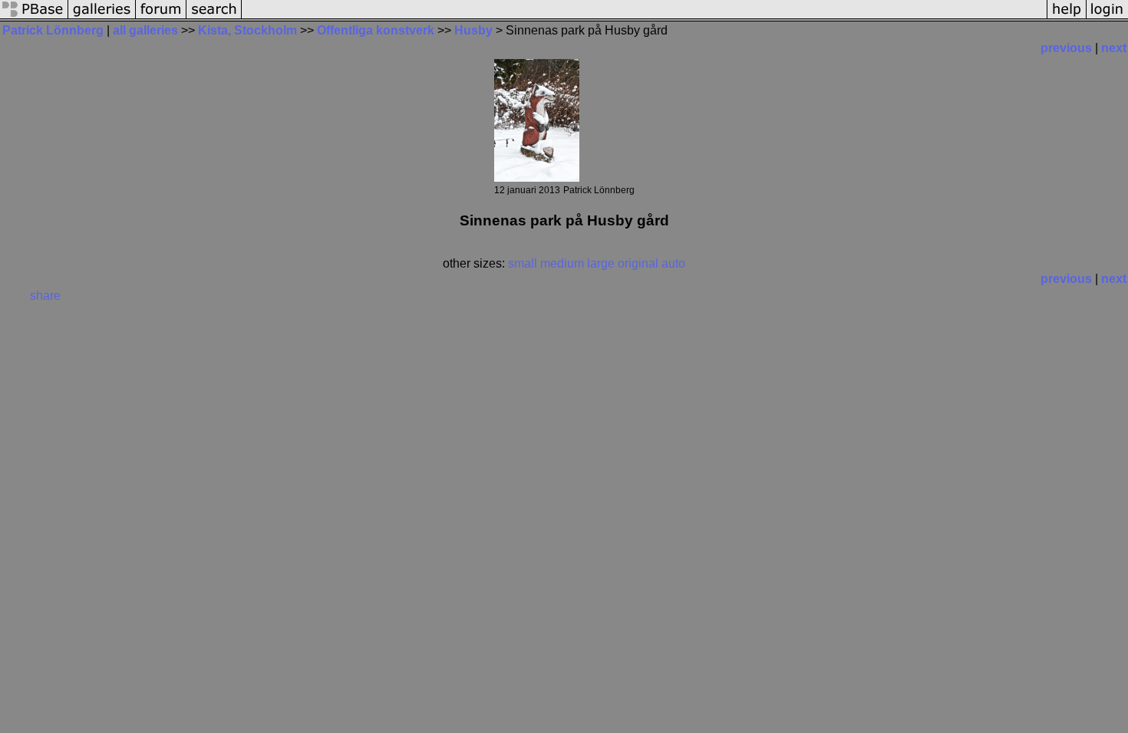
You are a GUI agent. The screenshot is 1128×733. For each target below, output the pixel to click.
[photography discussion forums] (161, 17)
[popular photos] (644, 17)
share (45, 295)
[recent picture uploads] (102, 17)
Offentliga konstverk (375, 30)
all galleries (145, 30)
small (522, 263)
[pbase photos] (34, 17)
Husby (473, 30)
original (638, 263)
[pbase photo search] (214, 17)
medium (562, 263)
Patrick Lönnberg (53, 30)
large (601, 263)
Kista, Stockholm (249, 30)
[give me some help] (1067, 17)
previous (1066, 47)
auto (673, 263)
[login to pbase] (1107, 17)
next (1113, 47)
